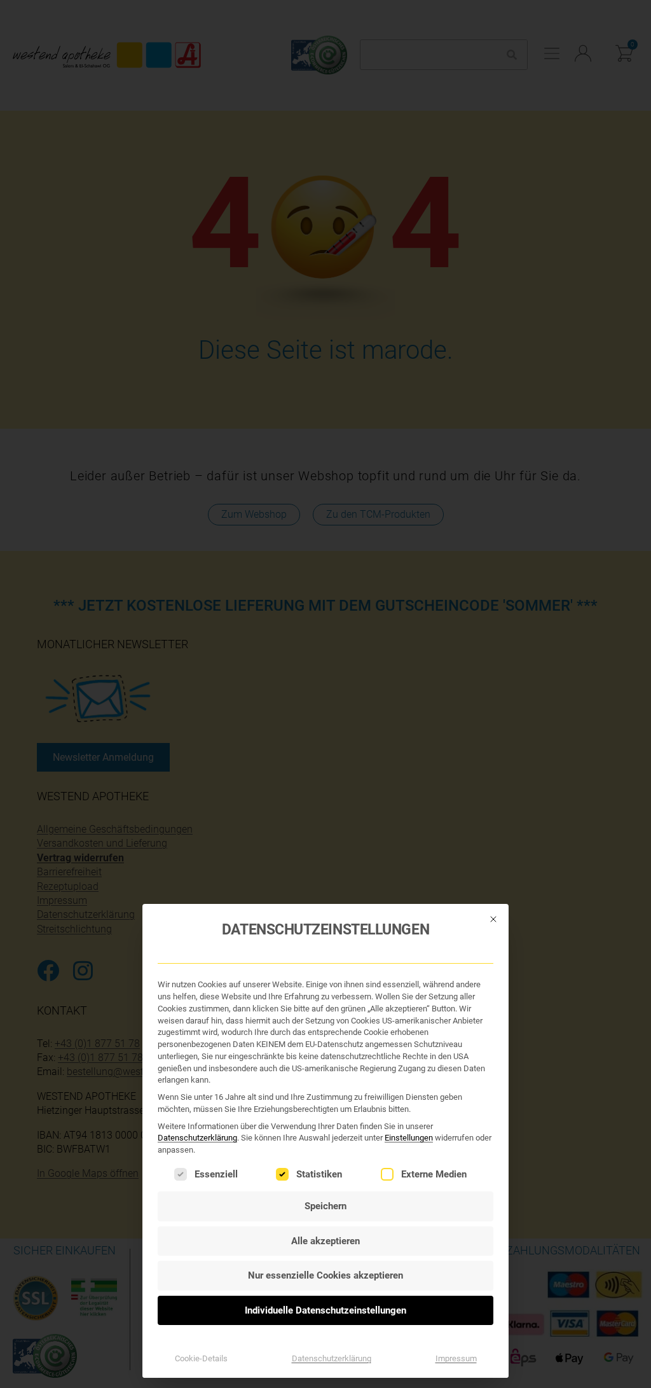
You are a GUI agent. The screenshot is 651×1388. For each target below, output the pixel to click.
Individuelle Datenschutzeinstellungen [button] (325, 1310)
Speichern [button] (325, 1206)
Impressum (456, 1358)
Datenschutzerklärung (197, 1137)
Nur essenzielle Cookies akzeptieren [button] (325, 1275)
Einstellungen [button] (409, 1137)
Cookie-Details (201, 1358)
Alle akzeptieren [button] (325, 1241)
